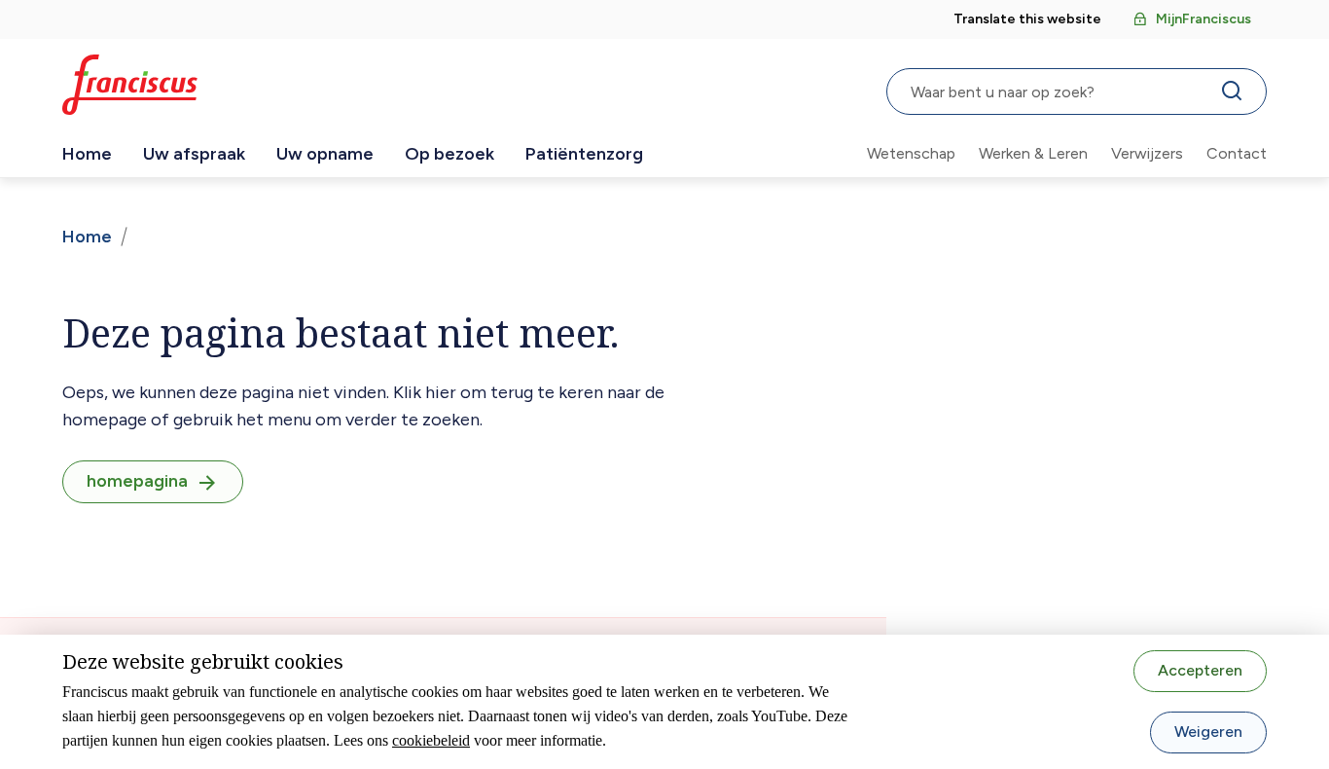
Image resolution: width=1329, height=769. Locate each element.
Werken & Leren (1033, 153)
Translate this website (1027, 19)
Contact (1236, 153)
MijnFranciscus (1203, 19)
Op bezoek (449, 154)
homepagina (137, 481)
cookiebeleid (431, 740)
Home (87, 154)
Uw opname (325, 154)
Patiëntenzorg (584, 154)
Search (1235, 95)
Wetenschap (911, 153)
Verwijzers (1147, 153)
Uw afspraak (194, 154)
